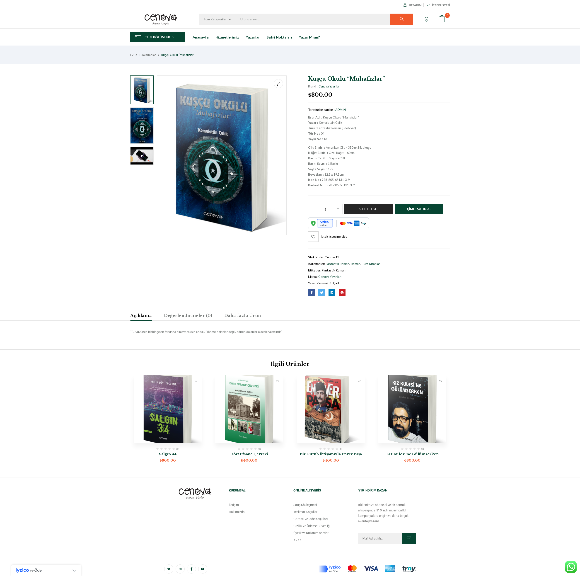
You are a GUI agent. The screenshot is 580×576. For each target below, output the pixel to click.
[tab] (141, 316)
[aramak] (401, 19)
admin (340, 109)
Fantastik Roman (337, 264)
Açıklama (141, 315)
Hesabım (415, 5)
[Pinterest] (342, 292)
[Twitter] (321, 292)
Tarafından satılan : (321, 109)
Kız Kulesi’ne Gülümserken (412, 454)
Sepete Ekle (368, 209)
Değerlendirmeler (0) (188, 315)
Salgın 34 (167, 454)
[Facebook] (311, 292)
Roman (355, 264)
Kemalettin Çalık (328, 283)
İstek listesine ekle (334, 236)
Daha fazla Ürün (242, 315)
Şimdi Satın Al (419, 209)
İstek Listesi (441, 5)
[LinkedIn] (332, 292)
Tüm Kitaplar (147, 55)
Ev (131, 55)
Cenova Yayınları (330, 86)
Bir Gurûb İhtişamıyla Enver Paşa (331, 454)
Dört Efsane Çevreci (249, 454)
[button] (441, 19)
